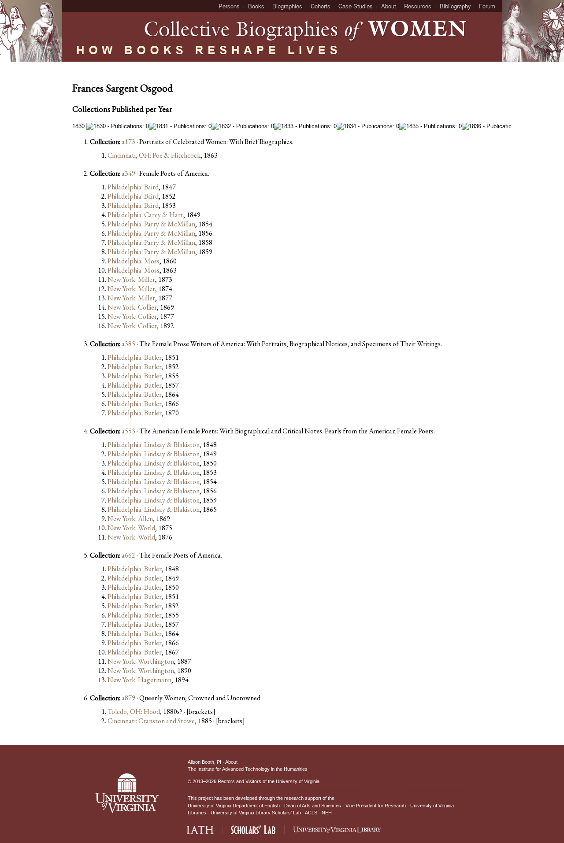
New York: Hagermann (139, 679)
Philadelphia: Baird (133, 187)
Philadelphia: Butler (135, 357)
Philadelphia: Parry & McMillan (151, 224)
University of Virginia (297, 781)
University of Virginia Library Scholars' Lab (256, 812)
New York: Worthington (141, 661)
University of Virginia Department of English (234, 805)
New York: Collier (132, 307)
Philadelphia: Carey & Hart (145, 214)
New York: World (131, 527)
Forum (487, 6)
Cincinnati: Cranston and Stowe (151, 720)
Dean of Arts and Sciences (312, 805)
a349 (128, 173)
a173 (128, 141)
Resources (417, 6)
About (388, 6)
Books (256, 6)
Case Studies (355, 6)
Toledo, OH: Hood (134, 711)
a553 (128, 431)
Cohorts (320, 6)
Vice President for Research (375, 805)
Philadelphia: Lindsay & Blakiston (154, 444)
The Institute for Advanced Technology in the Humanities (248, 769)
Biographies (287, 6)
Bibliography (455, 6)
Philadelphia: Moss (134, 261)
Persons (229, 6)
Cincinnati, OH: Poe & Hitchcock (154, 155)
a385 (128, 343)
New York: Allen (130, 518)
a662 (128, 555)
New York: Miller (131, 279)
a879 (128, 697)
